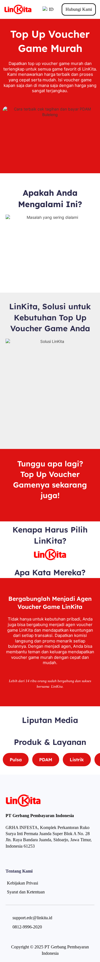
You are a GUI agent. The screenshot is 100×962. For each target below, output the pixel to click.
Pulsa (16, 759)
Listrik (77, 759)
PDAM (45, 759)
